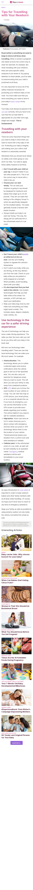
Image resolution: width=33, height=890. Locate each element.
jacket (25, 254)
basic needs (15, 101)
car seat (4, 112)
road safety (24, 490)
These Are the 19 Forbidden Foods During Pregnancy (13, 659)
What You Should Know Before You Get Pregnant (15, 633)
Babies (3, 7)
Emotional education (8, 733)
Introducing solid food (9, 578)
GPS (9, 388)
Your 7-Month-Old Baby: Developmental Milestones (13, 684)
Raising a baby (6, 707)
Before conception (7, 630)
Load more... (16, 743)
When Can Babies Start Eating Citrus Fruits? (14, 581)
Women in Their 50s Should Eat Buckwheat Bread (15, 607)
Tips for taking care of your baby (12, 681)
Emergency (13, 452)
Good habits (5, 604)
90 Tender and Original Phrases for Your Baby (15, 736)
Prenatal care (6, 655)
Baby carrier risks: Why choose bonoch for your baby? (15, 555)
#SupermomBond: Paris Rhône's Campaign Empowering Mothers (15, 710)
